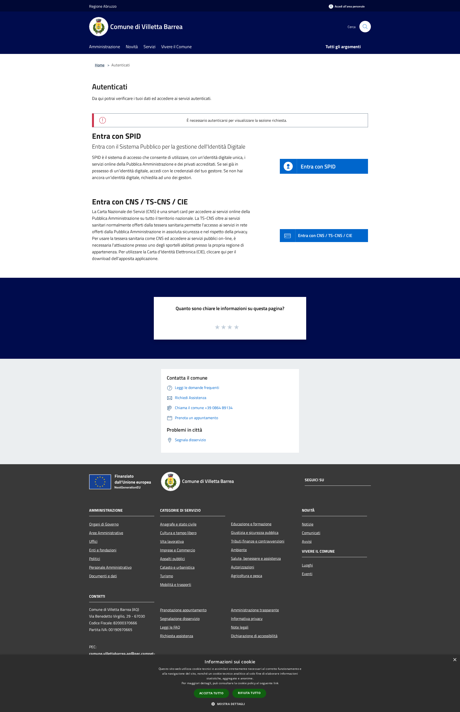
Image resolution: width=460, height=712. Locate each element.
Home (99, 65)
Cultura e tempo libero (178, 533)
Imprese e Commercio (177, 550)
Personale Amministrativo (110, 567)
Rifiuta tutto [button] (249, 693)
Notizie (307, 524)
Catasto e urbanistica (177, 567)
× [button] (454, 660)
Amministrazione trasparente (255, 610)
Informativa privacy (247, 618)
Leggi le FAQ (170, 627)
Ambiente (239, 550)
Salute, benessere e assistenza (256, 558)
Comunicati (311, 533)
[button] (230, 703)
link (276, 683)
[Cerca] (365, 26)
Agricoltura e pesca (246, 576)
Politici (94, 558)
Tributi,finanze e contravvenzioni (257, 541)
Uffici (93, 541)
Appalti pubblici (172, 558)
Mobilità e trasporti (175, 584)
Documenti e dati (103, 576)
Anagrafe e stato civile (178, 524)
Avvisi (307, 541)
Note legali (239, 627)
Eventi (307, 574)
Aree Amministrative (106, 533)
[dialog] (230, 683)
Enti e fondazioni (102, 550)
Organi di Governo (104, 524)
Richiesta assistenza (176, 636)
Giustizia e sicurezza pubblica (254, 532)
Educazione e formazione (251, 524)
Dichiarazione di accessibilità (254, 636)
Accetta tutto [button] (211, 693)
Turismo (166, 576)
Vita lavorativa (172, 541)
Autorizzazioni (242, 567)
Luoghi (307, 565)
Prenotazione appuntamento (183, 610)
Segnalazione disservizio (180, 618)
